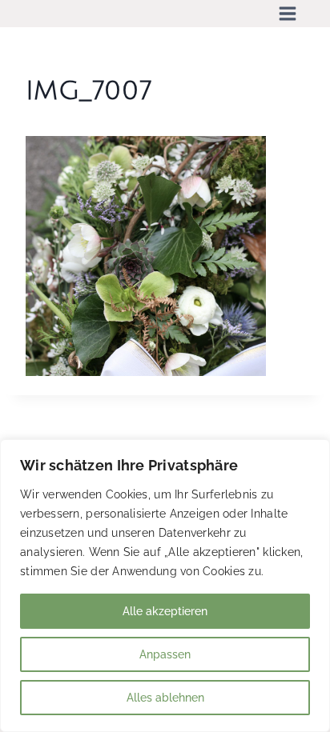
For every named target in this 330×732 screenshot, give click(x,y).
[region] (165, 585)
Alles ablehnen (165, 697)
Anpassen (165, 654)
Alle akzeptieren (165, 611)
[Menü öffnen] (287, 13)
